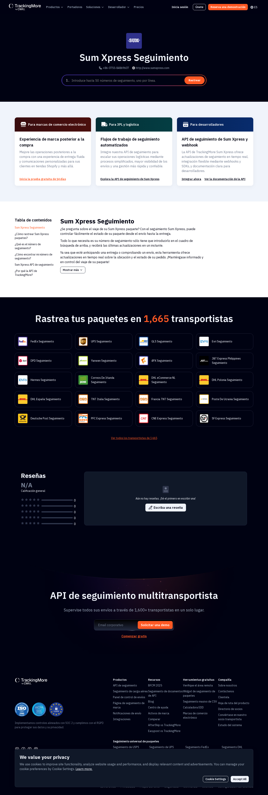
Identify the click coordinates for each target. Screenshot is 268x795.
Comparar (154, 719)
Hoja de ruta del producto (233, 703)
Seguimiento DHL (232, 747)
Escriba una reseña (168, 508)
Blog (151, 701)
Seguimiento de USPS (126, 747)
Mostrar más (71, 270)
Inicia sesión (180, 7)
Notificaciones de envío (127, 713)
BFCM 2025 (155, 685)
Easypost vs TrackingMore (164, 731)
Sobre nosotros (227, 685)
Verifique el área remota (198, 685)
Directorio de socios (230, 709)
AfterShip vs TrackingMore (164, 725)
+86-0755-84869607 (116, 68)
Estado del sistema (230, 725)
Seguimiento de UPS (161, 747)
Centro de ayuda (158, 707)
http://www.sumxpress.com (152, 68)
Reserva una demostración (228, 7)
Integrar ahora (191, 179)
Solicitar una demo (155, 625)
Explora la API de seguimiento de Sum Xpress (129, 179)
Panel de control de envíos (129, 697)
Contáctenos (226, 691)
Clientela (223, 697)
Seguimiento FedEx (197, 747)
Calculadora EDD (193, 707)
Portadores (74, 7)
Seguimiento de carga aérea (130, 691)
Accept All (239, 779)
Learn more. (84, 769)
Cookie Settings (215, 779)
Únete (199, 7)
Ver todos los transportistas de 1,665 (134, 438)
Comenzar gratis (134, 636)
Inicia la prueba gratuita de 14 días (42, 179)
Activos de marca (158, 713)
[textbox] (138, 80)
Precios (139, 7)
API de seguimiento (125, 685)
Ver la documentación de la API (224, 179)
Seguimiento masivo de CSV (200, 701)
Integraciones (121, 719)
